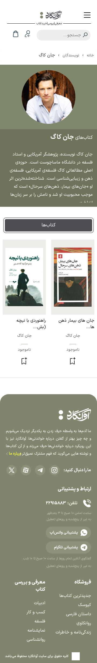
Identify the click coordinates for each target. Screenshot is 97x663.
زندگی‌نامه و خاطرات (73, 632)
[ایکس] (11, 470)
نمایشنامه (36, 630)
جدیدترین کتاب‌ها (75, 596)
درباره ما (14, 454)
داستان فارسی (78, 614)
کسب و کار (35, 612)
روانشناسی (36, 639)
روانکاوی (84, 623)
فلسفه (39, 621)
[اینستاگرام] (54, 470)
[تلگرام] (40, 470)
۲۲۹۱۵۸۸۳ (56, 503)
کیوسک (84, 605)
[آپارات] (26, 470)
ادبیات (39, 603)
